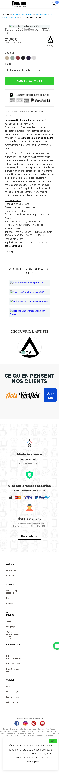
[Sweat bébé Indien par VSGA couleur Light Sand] (7, 58)
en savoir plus (31, 761)
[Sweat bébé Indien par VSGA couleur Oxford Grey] (33, 58)
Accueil (6, 14)
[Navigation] (4, 4)
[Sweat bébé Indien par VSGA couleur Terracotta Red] (17, 58)
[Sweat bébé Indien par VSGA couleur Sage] (12, 58)
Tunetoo (9, 621)
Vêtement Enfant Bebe (22, 14)
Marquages (9, 627)
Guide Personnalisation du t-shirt (9, 635)
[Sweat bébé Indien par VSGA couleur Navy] (28, 58)
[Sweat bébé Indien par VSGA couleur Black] (23, 58)
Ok (52, 740)
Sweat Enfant (41, 14)
